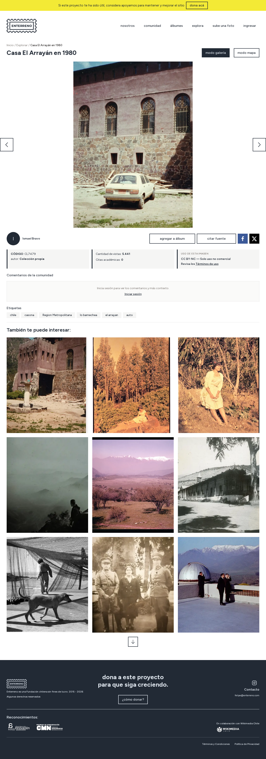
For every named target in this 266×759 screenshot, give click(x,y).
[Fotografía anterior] (6, 144)
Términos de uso (207, 264)
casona (29, 315)
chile (13, 315)
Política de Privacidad (247, 744)
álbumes (176, 26)
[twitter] (254, 239)
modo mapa (247, 53)
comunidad (152, 26)
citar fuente (216, 239)
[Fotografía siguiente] (259, 144)
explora (197, 26)
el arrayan (111, 315)
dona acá (197, 5)
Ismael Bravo (31, 238)
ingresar (249, 26)
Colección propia (32, 259)
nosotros (128, 26)
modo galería (216, 53)
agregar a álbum (172, 239)
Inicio (10, 45)
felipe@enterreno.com (247, 695)
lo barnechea (88, 315)
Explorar (22, 45)
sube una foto (223, 26)
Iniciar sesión (133, 294)
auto (129, 315)
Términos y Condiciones (216, 744)
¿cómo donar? (133, 699)
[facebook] (243, 239)
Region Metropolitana (57, 315)
